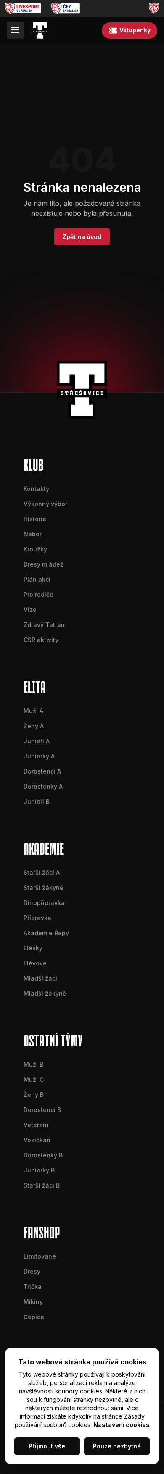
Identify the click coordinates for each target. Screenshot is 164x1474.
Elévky (33, 948)
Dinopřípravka (44, 902)
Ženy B (34, 1094)
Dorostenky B (43, 1155)
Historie (35, 518)
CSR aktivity (41, 639)
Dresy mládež (43, 564)
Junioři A (37, 741)
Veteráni (36, 1124)
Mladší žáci (40, 978)
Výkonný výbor (45, 503)
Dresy (32, 1271)
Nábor (33, 534)
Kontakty (36, 488)
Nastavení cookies (121, 1424)
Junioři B (37, 801)
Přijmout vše (47, 1446)
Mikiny (33, 1301)
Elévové (35, 963)
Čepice (34, 1316)
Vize (30, 609)
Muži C (34, 1079)
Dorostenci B (42, 1109)
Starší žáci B (42, 1185)
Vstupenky (135, 30)
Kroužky (35, 549)
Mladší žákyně (45, 993)
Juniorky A (39, 756)
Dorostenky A (43, 786)
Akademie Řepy (46, 932)
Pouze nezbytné (117, 1446)
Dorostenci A (42, 771)
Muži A (33, 710)
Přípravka (37, 917)
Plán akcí (37, 579)
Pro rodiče (38, 594)
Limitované (40, 1256)
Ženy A (34, 725)
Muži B (33, 1064)
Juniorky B (39, 1170)
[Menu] (15, 30)
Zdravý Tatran (44, 624)
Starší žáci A (42, 872)
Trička (33, 1286)
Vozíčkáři (37, 1140)
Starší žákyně (43, 887)
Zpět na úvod (82, 236)
